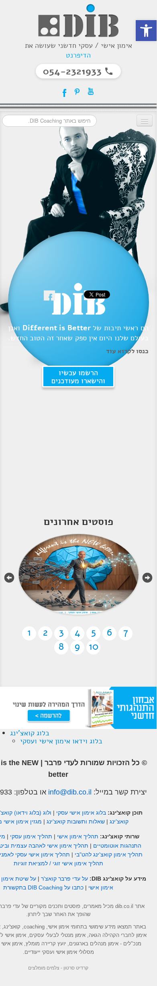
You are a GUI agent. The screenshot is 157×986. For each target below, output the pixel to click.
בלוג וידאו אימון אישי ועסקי (61, 741)
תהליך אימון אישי (77, 836)
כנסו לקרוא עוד (127, 351)
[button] (146, 30)
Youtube (90, 91)
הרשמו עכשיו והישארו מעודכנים (78, 376)
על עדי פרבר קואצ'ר (64, 878)
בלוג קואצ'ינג (29, 733)
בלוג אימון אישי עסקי (81, 812)
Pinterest (77, 91)
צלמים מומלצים (43, 968)
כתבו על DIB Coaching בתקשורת (43, 887)
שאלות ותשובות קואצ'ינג (76, 821)
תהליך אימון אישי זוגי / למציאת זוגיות (58, 863)
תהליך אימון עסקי (31, 836)
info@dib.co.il (70, 792)
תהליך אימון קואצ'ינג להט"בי (109, 854)
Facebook (63, 91)
